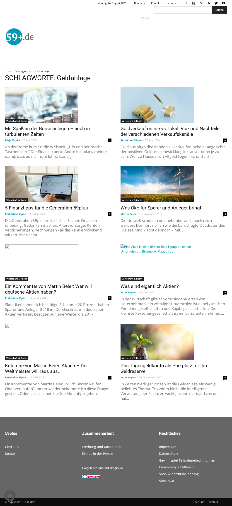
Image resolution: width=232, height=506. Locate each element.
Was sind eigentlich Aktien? (150, 286)
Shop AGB (166, 481)
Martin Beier (128, 214)
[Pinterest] (201, 3)
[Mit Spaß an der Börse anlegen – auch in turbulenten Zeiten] (58, 105)
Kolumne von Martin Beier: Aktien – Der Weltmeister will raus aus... (46, 368)
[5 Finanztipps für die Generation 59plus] (58, 184)
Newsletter (140, 3)
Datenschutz (168, 453)
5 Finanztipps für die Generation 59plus (46, 208)
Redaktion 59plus (131, 140)
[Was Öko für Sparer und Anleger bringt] (174, 184)
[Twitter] (216, 3)
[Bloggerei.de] (91, 477)
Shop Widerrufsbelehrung (179, 474)
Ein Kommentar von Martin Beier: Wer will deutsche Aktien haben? (48, 289)
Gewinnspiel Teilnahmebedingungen (187, 460)
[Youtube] (223, 3)
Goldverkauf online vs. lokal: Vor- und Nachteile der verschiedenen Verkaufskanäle (170, 131)
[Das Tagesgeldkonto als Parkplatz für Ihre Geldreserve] (174, 342)
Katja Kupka (12, 140)
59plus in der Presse (97, 453)
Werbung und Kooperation (102, 447)
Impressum (167, 447)
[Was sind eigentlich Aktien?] (174, 262)
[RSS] (208, 3)
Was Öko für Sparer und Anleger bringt (161, 208)
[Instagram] (193, 3)
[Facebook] (186, 3)
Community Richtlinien (176, 467)
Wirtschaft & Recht (16, 120)
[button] (10, 496)
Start (8, 71)
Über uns (170, 3)
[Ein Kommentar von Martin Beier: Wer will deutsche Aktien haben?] (58, 262)
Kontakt (155, 3)
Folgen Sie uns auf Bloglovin (102, 468)
